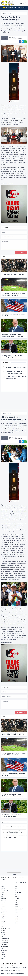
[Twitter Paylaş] (23, 41)
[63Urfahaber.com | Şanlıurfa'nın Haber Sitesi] (7, 3)
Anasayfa (4, 13)
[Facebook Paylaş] (20, 41)
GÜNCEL (9, 13)
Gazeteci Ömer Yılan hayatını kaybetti (14, 7)
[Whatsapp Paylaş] (25, 41)
